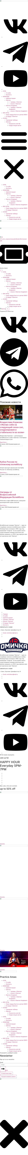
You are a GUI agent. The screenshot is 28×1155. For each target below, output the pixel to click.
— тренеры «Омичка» (15, 102)
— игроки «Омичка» (15, 104)
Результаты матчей (14, 123)
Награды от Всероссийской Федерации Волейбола (12, 494)
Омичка (8, 100)
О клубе (8, 93)
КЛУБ (4, 91)
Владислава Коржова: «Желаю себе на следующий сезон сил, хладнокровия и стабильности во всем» (12, 427)
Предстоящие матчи (15, 125)
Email (1, 1062)
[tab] (6, 1073)
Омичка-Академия (11, 105)
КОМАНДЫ (6, 96)
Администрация (11, 98)
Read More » (3, 442)
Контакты (9, 94)
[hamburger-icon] (1, 270)
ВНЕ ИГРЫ (6, 113)
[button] (14, 155)
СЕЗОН (5, 118)
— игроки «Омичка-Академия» (18, 111)
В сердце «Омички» (12, 116)
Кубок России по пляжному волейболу (11, 463)
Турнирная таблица (11, 120)
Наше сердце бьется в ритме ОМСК (16, 114)
